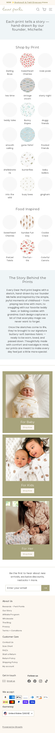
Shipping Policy (10, 662)
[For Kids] (27, 459)
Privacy (6, 626)
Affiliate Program (10, 614)
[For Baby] (27, 396)
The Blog (6, 622)
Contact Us (7, 642)
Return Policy (8, 658)
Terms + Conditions (12, 630)
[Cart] (44, 9)
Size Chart (7, 646)
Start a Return (9, 654)
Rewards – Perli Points (13, 606)
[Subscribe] (45, 588)
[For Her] (27, 522)
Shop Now (27, 427)
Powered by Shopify (12, 727)
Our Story (7, 610)
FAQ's (5, 650)
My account (8, 666)
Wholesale (7, 618)
